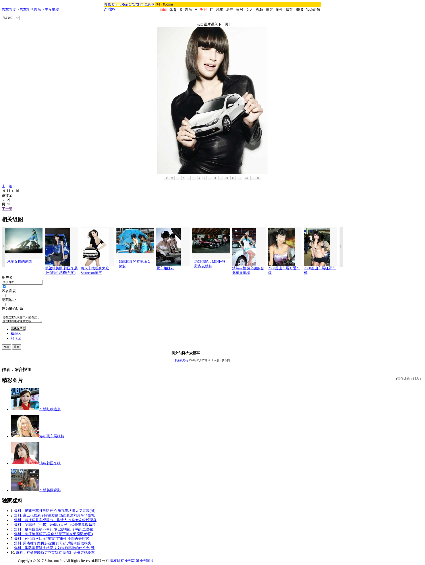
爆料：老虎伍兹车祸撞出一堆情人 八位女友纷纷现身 (55, 520)
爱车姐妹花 (165, 268)
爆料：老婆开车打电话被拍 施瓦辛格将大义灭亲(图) (54, 511)
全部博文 (147, 561)
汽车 (219, 10)
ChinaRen (120, 4)
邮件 (279, 10)
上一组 (7, 186)
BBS (299, 10)
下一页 (256, 177)
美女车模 (52, 10)
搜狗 (112, 9)
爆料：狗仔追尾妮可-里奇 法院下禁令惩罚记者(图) (53, 534)
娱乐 (188, 10)
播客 (269, 10)
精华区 (16, 334)
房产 (229, 10)
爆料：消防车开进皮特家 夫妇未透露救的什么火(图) (54, 548)
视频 (259, 10)
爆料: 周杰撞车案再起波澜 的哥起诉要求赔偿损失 (52, 543)
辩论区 (16, 338)
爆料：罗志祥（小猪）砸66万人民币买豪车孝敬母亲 (55, 524)
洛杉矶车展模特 (51, 436)
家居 (239, 10)
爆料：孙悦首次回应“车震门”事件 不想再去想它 (51, 538)
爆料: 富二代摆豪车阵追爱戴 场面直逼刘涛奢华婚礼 (54, 515)
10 (226, 177)
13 (246, 177)
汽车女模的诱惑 (19, 261)
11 (233, 177)
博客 (289, 10)
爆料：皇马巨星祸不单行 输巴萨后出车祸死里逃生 (53, 529)
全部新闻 (132, 561)
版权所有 (117, 561)
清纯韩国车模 (50, 463)
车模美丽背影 (50, 490)
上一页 (169, 177)
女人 (249, 10)
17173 (134, 4)
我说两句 (313, 10)
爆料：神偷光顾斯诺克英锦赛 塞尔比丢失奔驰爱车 (55, 552)
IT (211, 10)
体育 (173, 10)
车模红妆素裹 (50, 409)
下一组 (7, 209)
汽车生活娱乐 (30, 10)
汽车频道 (9, 10)
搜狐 (107, 4)
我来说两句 (181, 360)
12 (239, 177)
